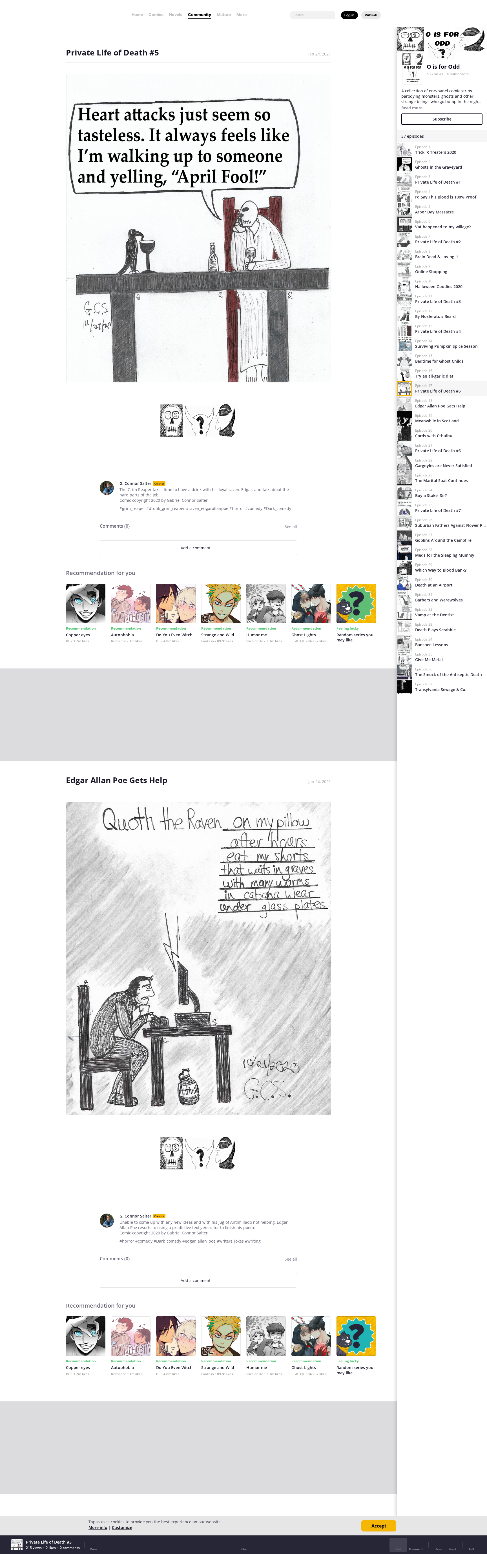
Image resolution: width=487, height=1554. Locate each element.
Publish (371, 15)
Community (199, 14)
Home (137, 14)
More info (97, 1527)
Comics (156, 14)
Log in (349, 15)
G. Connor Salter (135, 483)
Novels (175, 14)
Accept (378, 1526)
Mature (224, 14)
